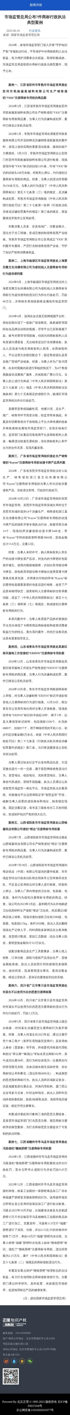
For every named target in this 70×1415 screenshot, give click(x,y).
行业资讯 (34, 30)
